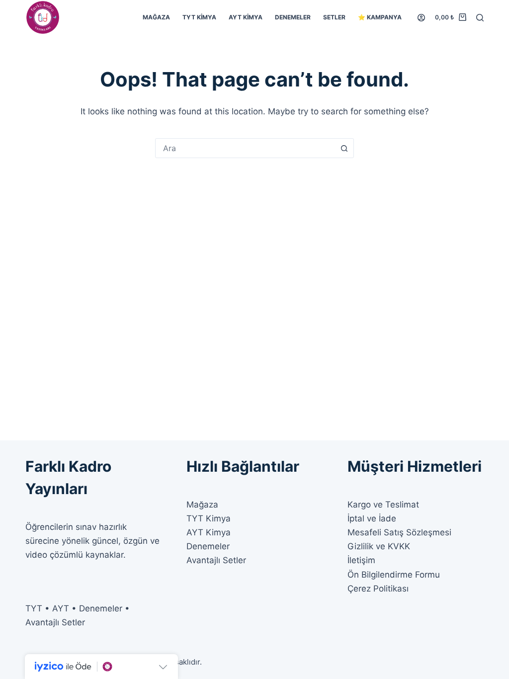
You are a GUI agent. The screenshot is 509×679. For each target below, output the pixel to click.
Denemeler (293, 17)
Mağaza (156, 17)
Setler (334, 17)
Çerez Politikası (378, 589)
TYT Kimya (199, 17)
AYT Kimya (245, 17)
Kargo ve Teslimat (383, 504)
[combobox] (245, 148)
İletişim (361, 560)
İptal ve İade (371, 518)
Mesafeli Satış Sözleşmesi (399, 532)
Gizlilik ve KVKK (378, 546)
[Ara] (480, 17)
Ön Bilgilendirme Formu (393, 575)
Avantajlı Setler (216, 560)
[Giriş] (421, 17)
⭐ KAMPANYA (380, 17)
